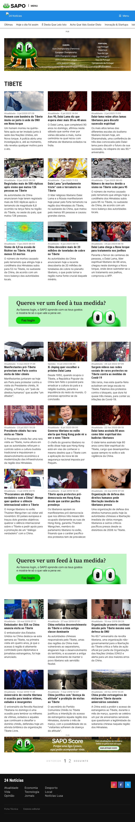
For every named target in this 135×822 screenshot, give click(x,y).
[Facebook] (121, 785)
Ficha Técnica (11, 809)
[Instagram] (114, 785)
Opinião (52, 363)
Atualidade (9, 113)
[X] (128, 785)
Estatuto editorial (31, 809)
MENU (34, 5)
